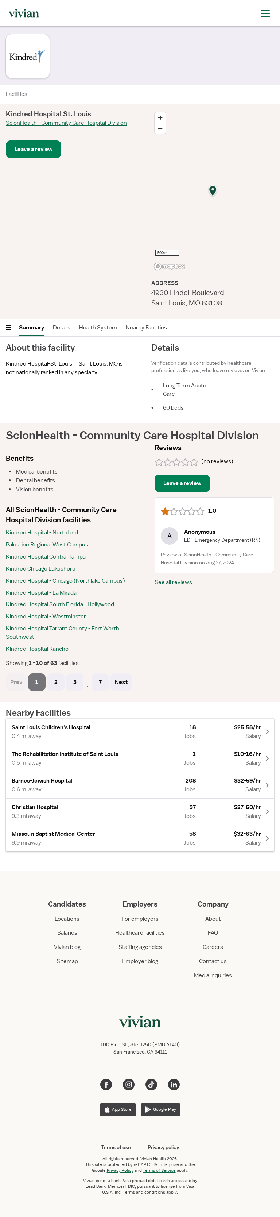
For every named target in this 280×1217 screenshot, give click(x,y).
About (213, 919)
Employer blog (140, 961)
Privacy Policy (120, 1170)
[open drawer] (265, 13)
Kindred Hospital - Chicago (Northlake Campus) (65, 580)
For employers (140, 919)
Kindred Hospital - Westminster (46, 616)
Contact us (213, 961)
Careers (213, 947)
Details (61, 327)
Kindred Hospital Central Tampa (46, 556)
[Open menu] (8, 327)
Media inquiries (213, 975)
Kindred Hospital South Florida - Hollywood (60, 604)
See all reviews (173, 582)
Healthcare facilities (140, 932)
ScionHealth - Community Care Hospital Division (66, 123)
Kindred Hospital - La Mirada (41, 592)
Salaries (67, 932)
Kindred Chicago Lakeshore (40, 568)
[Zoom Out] (160, 128)
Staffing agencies (140, 947)
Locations (67, 919)
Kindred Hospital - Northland (42, 532)
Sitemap (67, 961)
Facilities (16, 94)
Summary (31, 327)
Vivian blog (67, 947)
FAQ (213, 932)
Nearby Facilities (146, 327)
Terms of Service (159, 1170)
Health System (98, 327)
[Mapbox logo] (169, 266)
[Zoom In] (160, 117)
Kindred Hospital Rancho (37, 649)
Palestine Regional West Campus (47, 544)
